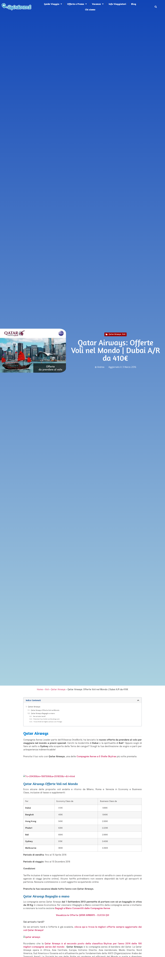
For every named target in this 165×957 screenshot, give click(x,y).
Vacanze (96, 3)
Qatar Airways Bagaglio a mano (43, 713)
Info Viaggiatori (117, 3)
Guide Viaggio (51, 3)
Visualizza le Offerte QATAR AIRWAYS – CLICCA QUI (82, 915)
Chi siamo (90, 9)
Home (40, 689)
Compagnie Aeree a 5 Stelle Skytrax (96, 757)
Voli (123, 334)
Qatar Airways (115, 334)
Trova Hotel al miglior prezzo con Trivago (47, 722)
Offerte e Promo (75, 3)
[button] (156, 7)
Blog (133, 3)
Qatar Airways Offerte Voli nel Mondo (45, 710)
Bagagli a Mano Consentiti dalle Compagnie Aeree (82, 908)
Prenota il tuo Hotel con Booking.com (46, 719)
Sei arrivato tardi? (39, 716)
